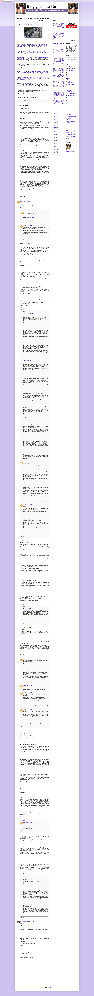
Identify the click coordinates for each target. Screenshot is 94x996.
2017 (55, 127)
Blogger (51, 987)
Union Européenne (58, 87)
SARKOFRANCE (70, 132)
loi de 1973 (61, 101)
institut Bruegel (56, 100)
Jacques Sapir (60, 54)
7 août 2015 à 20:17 (30, 360)
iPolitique (69, 74)
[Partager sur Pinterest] (29, 100)
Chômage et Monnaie (71, 93)
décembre (56, 131)
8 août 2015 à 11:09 (27, 730)
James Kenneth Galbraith (58, 56)
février (55, 146)
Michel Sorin (69, 128)
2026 (55, 113)
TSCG (63, 82)
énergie (54, 109)
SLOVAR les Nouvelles (71, 136)
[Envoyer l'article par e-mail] (22, 100)
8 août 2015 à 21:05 (31, 822)
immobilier (62, 99)
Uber (63, 86)
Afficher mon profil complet (70, 151)
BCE (63, 27)
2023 (55, 118)
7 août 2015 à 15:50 (26, 243)
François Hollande (58, 43)
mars (55, 144)
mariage (54, 102)
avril (55, 143)
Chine (63, 29)
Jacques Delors (56, 53)
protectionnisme (60, 105)
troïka (54, 108)
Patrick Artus (59, 76)
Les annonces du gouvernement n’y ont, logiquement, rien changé (29, 20)
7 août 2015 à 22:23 (30, 417)
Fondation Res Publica (71, 95)
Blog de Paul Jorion (70, 114)
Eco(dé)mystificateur (71, 68)
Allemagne (55, 24)
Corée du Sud (55, 34)
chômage (55, 93)
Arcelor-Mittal (55, 26)
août (55, 137)
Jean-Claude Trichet (57, 58)
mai (54, 141)
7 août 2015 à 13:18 (30, 212)
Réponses (23, 210)
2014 (55, 149)
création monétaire (56, 94)
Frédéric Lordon (70, 70)
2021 (55, 121)
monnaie (62, 103)
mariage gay (61, 102)
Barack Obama (56, 28)
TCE (58, 82)
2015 (55, 130)
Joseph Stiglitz (60, 64)
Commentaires (70, 59)
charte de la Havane (60, 92)
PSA (57, 75)
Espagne (59, 38)
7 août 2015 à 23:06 (31, 504)
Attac (60, 27)
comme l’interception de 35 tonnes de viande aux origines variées (34, 23)
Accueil (33, 979)
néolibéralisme (56, 104)
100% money (55, 22)
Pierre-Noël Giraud (61, 80)
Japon (54, 57)
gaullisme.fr (69, 72)
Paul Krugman (60, 77)
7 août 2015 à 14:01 (30, 217)
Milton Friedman (60, 69)
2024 (55, 116)
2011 (55, 154)
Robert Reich (55, 81)
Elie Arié (21, 201)
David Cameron (61, 34)
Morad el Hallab (61, 70)
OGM (60, 74)
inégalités (62, 100)
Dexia (63, 35)
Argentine (59, 26)
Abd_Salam (25, 225)
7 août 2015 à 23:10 (31, 225)
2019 (55, 124)
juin (54, 140)
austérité (58, 90)
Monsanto (55, 70)
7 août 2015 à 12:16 (27, 118)
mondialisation (55, 103)
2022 (55, 119)
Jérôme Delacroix (70, 84)
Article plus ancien (46, 979)
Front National (56, 44)
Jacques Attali (61, 52)
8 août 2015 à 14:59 (27, 792)
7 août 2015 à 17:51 (27, 265)
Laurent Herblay (23, 921)
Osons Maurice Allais (71, 130)
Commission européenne (58, 33)
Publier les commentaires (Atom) (27, 980)
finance (59, 98)
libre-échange (56, 101)
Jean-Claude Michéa (60, 57)
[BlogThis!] (25, 100)
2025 (55, 115)
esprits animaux (61, 95)
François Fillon (58, 42)
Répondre (22, 197)
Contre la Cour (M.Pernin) (71, 116)
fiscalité (62, 98)
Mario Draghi (58, 68)
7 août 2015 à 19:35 (30, 313)
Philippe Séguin (56, 79)
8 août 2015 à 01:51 (31, 692)
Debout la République (57, 35)
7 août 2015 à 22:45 (31, 462)
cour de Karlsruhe (60, 93)
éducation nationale (60, 108)
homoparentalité (55, 99)
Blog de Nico (69, 66)
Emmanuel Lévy (60, 36)
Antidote (68, 64)
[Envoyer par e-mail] (24, 100)
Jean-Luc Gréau (58, 60)
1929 (59, 22)
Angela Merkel (60, 25)
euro (54, 97)
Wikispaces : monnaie (71, 104)
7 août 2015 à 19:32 (26, 540)
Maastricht (59, 67)
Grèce (59, 49)
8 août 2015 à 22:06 (31, 921)
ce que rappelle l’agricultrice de (31, 83)
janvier (55, 147)
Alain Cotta (55, 23)
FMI (59, 39)
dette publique (55, 95)
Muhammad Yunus (56, 71)
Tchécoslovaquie (55, 83)
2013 (55, 151)
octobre (55, 134)
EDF (54, 36)
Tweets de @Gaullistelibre (57, 17)
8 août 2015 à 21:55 (27, 834)
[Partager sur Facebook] (28, 100)
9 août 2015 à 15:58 (30, 877)
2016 (55, 128)
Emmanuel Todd (57, 37)
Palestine (60, 75)
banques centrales (57, 91)
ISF (57, 52)
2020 (55, 122)
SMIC (59, 81)
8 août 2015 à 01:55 (31, 709)
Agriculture (62, 22)
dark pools (62, 94)
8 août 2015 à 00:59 (27, 627)
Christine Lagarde (60, 32)
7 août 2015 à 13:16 (27, 201)
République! (69, 102)
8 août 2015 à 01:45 (31, 685)
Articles (68, 57)
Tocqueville (57, 86)
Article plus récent (21, 979)
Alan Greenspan (61, 23)
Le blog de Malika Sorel (71, 127)
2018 (55, 125)
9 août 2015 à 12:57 (30, 608)
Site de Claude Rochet (71, 134)
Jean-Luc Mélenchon (58, 61)
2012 (55, 152)
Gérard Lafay (59, 50)
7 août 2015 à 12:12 (27, 108)
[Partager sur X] (27, 100)
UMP (61, 86)
